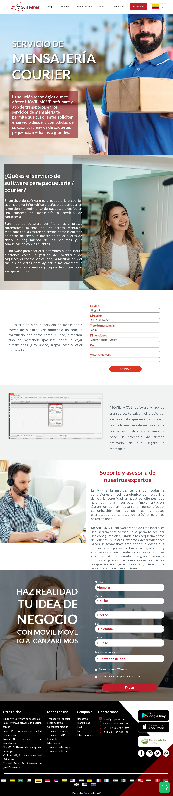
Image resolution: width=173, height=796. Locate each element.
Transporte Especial (58, 718)
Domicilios (53, 738)
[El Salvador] (81, 780)
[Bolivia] (12, 780)
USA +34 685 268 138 (115, 723)
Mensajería (53, 743)
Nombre (100, 581)
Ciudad (99, 637)
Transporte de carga (58, 747)
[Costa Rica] (47, 780)
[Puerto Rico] (165, 780)
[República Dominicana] (76, 784)
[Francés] (98, 780)
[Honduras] (115, 780)
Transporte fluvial (57, 751)
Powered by (77, 793)
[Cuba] (56, 780)
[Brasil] (20, 780)
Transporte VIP (56, 734)
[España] (89, 780)
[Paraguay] (148, 780)
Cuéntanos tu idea (105, 651)
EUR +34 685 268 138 (116, 732)
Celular (99, 596)
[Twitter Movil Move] (157, 754)
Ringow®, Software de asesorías (21, 718)
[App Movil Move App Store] (153, 731)
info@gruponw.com (114, 719)
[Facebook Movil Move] (141, 754)
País (98, 623)
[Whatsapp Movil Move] (166, 754)
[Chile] (29, 780)
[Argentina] (3, 780)
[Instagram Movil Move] (149, 754)
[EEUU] (72, 780)
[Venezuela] (93, 784)
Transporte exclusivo (59, 730)
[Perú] (157, 780)
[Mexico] (123, 780)
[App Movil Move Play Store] (153, 719)
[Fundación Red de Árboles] (153, 745)
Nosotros (82, 718)
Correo (99, 609)
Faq (79, 730)
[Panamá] (140, 780)
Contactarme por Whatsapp (113, 669)
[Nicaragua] (132, 780)
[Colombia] (38, 781)
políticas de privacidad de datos (124, 676)
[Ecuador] (64, 780)
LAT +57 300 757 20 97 (116, 727)
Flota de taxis (55, 722)
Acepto (120, 676)
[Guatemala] (106, 780)
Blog (79, 726)
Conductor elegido (57, 726)
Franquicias (83, 722)
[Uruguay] (84, 784)
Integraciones (85, 734)
